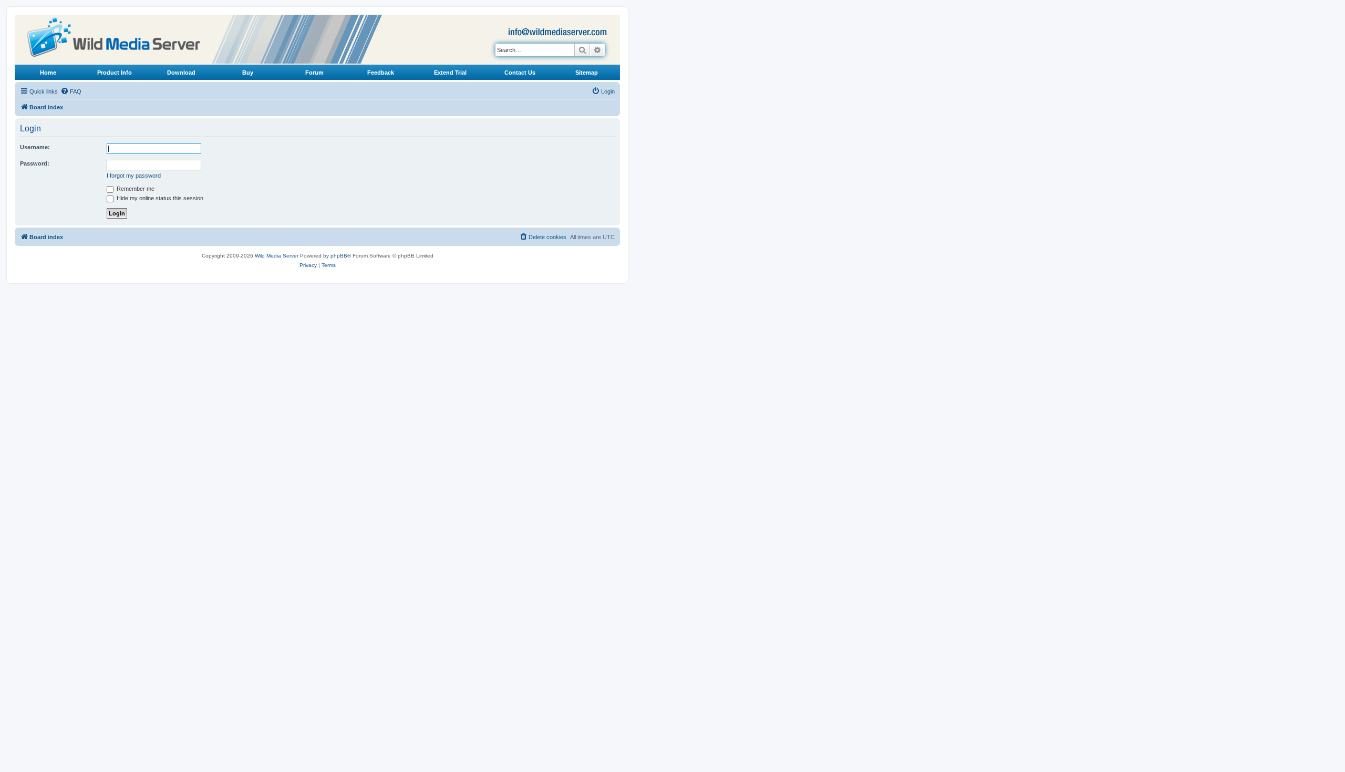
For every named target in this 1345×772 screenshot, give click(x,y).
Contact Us (519, 72)
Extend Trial (450, 72)
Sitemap (586, 72)
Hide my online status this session (159, 198)
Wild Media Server (276, 256)
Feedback (380, 72)
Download (181, 72)
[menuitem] (70, 91)
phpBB (338, 256)
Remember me (134, 189)
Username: (35, 147)
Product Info (114, 72)
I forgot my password (134, 175)
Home (48, 72)
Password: (34, 163)
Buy (247, 72)
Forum (314, 72)
